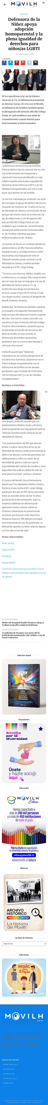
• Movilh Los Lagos (9, 1078)
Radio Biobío (8, 543)
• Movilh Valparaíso (10, 1064)
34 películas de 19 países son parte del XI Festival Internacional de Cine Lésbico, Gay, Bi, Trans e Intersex (23, 635)
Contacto (6, 556)
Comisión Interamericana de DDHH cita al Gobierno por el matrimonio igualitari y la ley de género (24, 573)
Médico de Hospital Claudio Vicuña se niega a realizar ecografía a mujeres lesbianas (23, 623)
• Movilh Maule (8, 1069)
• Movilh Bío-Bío (8, 1074)
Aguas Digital (8, 562)
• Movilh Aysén (7, 1083)
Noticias (24, 14)
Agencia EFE (8, 549)
